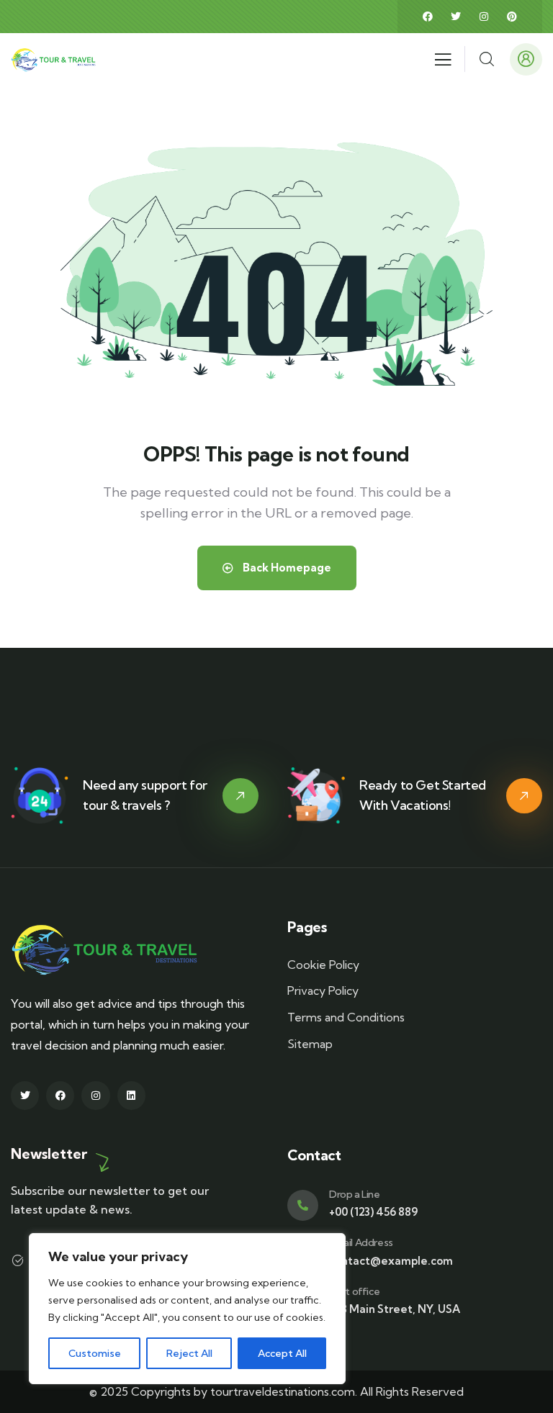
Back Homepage (285, 567)
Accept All (282, 1353)
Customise (94, 1353)
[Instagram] (484, 17)
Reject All (189, 1353)
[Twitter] (456, 17)
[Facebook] (428, 17)
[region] (187, 1308)
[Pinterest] (512, 17)
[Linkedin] (131, 1095)
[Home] (55, 58)
